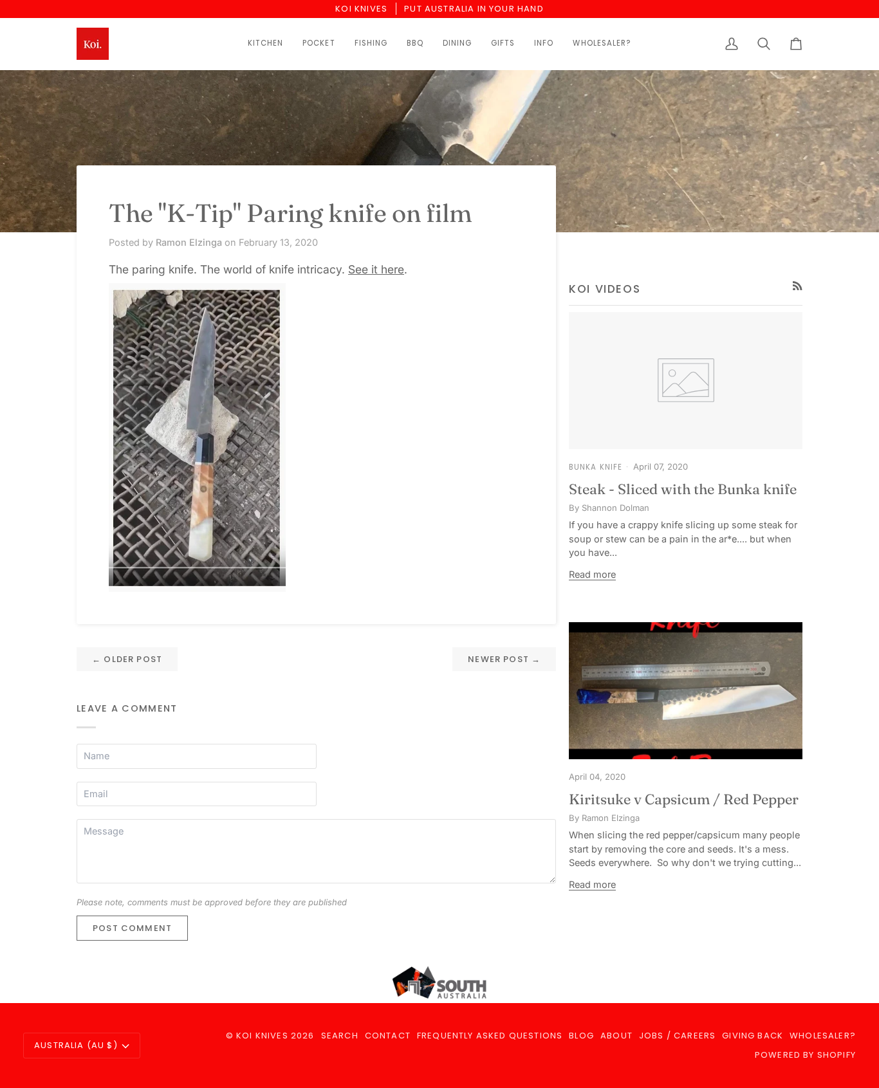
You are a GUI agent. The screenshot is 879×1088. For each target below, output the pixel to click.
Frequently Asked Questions (489, 1035)
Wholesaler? (823, 1035)
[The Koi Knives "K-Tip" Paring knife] (316, 437)
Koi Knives (262, 1035)
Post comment (132, 928)
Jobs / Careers (677, 1035)
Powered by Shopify (805, 1055)
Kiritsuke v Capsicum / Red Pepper (684, 799)
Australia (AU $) (76, 1045)
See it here (376, 269)
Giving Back (752, 1035)
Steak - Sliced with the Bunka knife (683, 489)
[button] (265, 43)
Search (339, 1035)
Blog (581, 1035)
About (616, 1035)
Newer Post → (504, 659)
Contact (388, 1035)
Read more (592, 574)
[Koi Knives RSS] (797, 286)
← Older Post (127, 659)
